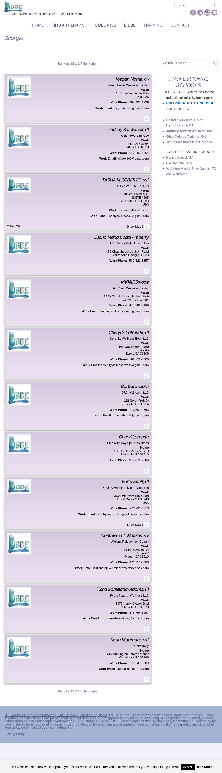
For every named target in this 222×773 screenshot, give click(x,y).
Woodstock (126, 657)
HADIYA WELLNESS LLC (131, 186)
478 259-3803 (139, 562)
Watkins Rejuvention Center (130, 541)
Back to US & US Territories (77, 63)
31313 (144, 454)
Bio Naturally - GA (179, 163)
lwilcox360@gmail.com (133, 158)
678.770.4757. (139, 210)
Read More (204, 767)
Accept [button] (187, 767)
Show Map (134, 226)
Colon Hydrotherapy (135, 135)
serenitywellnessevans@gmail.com (125, 365)
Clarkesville (119, 255)
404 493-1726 (139, 102)
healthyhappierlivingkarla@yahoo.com (122, 514)
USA (146, 204)
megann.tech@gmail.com (131, 108)
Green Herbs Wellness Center (128, 85)
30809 (144, 353)
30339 (144, 201)
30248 (144, 499)
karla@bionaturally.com (133, 668)
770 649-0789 (139, 663)
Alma (130, 147)
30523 (144, 255)
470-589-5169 (139, 305)
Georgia (133, 255)
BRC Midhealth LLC (135, 392)
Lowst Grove (125, 499)
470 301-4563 (139, 409)
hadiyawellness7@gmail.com (129, 216)
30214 (144, 404)
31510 (144, 147)
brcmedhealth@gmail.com (131, 415)
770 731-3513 (139, 508)
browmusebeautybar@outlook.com (125, 618)
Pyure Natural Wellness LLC (129, 595)
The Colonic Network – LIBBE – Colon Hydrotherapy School (13, 6)
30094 (144, 299)
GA (137, 147)
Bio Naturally (140, 646)
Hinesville (127, 454)
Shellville (128, 607)
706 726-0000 (139, 359)
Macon (129, 556)
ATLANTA (127, 201)
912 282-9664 (139, 153)
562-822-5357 (139, 260)
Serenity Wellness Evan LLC (129, 338)
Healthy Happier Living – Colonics (126, 487)
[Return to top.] (146, 118)
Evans (130, 353)
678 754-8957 (139, 612)
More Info (13, 226)
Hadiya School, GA (179, 157)
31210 (144, 556)
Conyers (128, 299)
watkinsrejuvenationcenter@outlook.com (121, 568)
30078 (144, 607)
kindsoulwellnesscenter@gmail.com (124, 311)
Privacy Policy (14, 734)
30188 (144, 657)
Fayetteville (126, 404)
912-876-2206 (139, 460)
